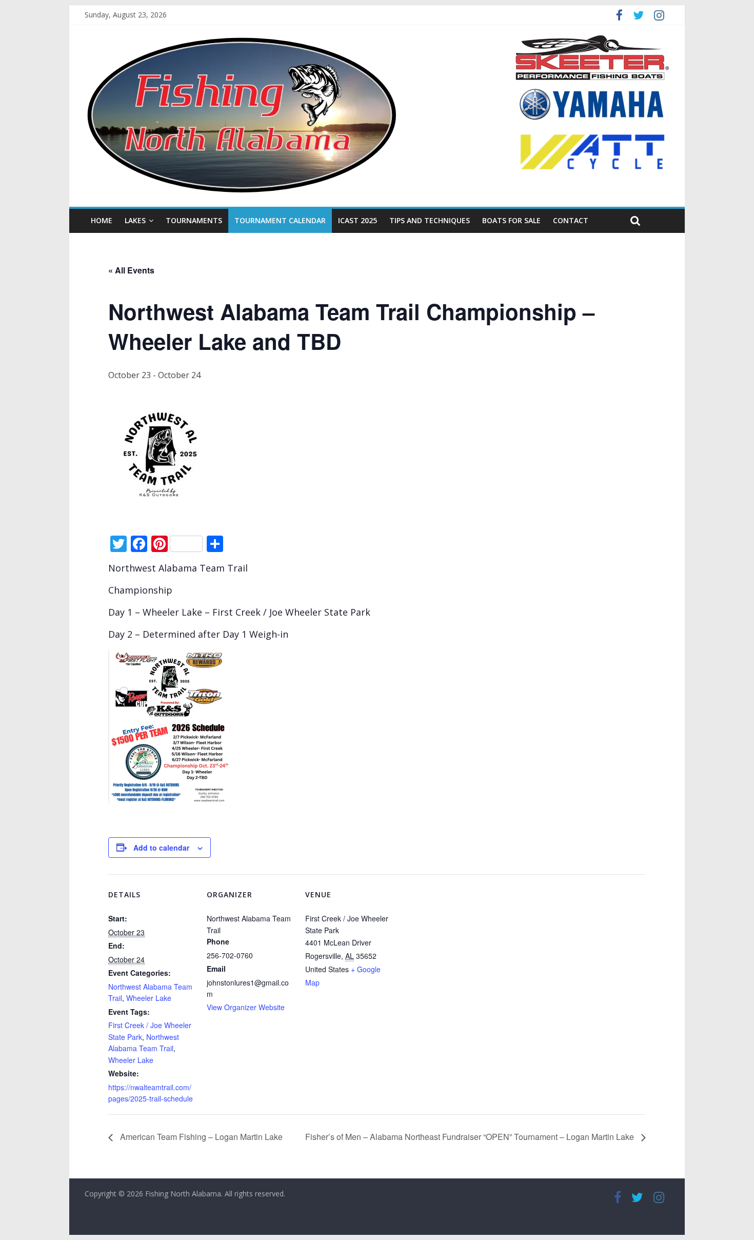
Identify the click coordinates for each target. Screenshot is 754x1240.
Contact (570, 220)
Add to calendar (161, 847)
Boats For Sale (511, 220)
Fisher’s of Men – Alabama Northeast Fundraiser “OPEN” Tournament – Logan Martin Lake (470, 1137)
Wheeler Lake (148, 998)
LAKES (135, 220)
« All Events (131, 270)
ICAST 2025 (357, 220)
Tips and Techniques (429, 220)
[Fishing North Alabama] (242, 41)
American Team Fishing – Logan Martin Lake (200, 1137)
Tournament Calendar (280, 220)
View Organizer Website (246, 1007)
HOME (101, 220)
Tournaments (194, 220)
